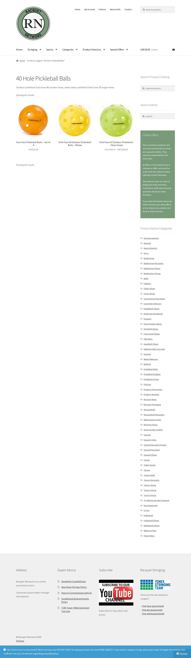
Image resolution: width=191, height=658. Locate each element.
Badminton (149, 258)
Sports (49, 49)
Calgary (147, 283)
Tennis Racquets (151, 480)
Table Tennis (150, 465)
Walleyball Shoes (152, 525)
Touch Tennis (150, 495)
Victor (146, 510)
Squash (147, 434)
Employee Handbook (153, 313)
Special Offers (117, 49)
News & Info (115, 9)
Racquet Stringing (152, 404)
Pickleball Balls (151, 369)
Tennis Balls (149, 475)
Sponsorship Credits (153, 429)
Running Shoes (151, 424)
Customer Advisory (152, 303)
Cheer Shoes (149, 288)
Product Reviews (151, 394)
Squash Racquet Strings (155, 445)
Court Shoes (149, 293)
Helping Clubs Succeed (154, 349)
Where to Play (150, 530)
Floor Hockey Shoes (153, 324)
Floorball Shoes (151, 329)
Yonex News (149, 535)
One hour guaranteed (153, 605)
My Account (89, 9)
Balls (146, 278)
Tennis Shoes (150, 485)
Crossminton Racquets (154, 298)
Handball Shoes (151, 344)
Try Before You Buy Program (156, 500)
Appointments (150, 248)
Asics (146, 253)
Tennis (147, 470)
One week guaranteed (153, 613)
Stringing (32, 49)
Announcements (151, 238)
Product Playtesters (153, 389)
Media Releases (151, 359)
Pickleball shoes (151, 379)
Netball (147, 364)
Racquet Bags (150, 399)
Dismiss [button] (184, 653)
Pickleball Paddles (152, 374)
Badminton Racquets (153, 263)
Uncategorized (150, 505)
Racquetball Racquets (154, 414)
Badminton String (152, 273)
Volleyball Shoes (151, 520)
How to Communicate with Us (76, 592)
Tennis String (150, 490)
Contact (128, 9)
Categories (68, 49)
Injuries (147, 354)
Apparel (147, 243)
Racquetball (149, 409)
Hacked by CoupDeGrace (73, 581)
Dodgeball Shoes (151, 308)
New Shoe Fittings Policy (74, 587)
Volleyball (148, 515)
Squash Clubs (150, 440)
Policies (102, 9)
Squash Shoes (150, 455)
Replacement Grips (152, 419)
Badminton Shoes (152, 268)
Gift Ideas (148, 339)
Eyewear (147, 319)
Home (77, 9)
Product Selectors (92, 49)
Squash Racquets (152, 450)
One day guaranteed (152, 609)
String (147, 460)
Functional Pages (152, 334)
